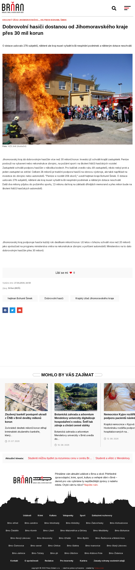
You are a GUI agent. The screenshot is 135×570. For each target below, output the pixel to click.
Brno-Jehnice (18, 553)
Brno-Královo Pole (93, 553)
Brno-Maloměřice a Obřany (73, 530)
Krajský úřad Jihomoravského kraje (95, 298)
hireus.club (99, 568)
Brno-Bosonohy (44, 538)
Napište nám (91, 484)
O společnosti (31, 561)
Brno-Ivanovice (92, 545)
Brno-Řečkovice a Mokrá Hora (110, 538)
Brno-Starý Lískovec (117, 545)
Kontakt (14, 561)
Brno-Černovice (16, 545)
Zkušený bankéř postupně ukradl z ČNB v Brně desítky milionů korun (25, 418)
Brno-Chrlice (54, 545)
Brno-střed (12, 523)
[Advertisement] (67, 214)
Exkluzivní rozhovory (102, 515)
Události (27, 515)
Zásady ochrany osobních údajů (109, 561)
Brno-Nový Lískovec (20, 538)
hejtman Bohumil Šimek (53, 20)
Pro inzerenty (66, 561)
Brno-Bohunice (122, 530)
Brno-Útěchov (71, 553)
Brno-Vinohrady (51, 523)
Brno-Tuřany (38, 553)
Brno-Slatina (73, 545)
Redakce (49, 561)
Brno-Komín (31, 530)
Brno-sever (36, 545)
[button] (114, 8)
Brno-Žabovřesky (94, 523)
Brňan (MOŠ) (14, 288)
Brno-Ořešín (65, 538)
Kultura (52, 515)
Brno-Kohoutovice (119, 523)
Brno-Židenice (116, 553)
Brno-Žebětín (12, 530)
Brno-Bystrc (83, 538)
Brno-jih (54, 553)
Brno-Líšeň (48, 530)
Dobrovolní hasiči (54, 298)
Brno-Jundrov (31, 523)
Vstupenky (68, 515)
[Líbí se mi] (71, 272)
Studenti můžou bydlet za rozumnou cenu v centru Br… (60, 458)
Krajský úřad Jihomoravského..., (21, 20)
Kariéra (83, 561)
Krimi (40, 515)
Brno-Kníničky (73, 523)
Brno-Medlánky (100, 530)
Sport (82, 515)
